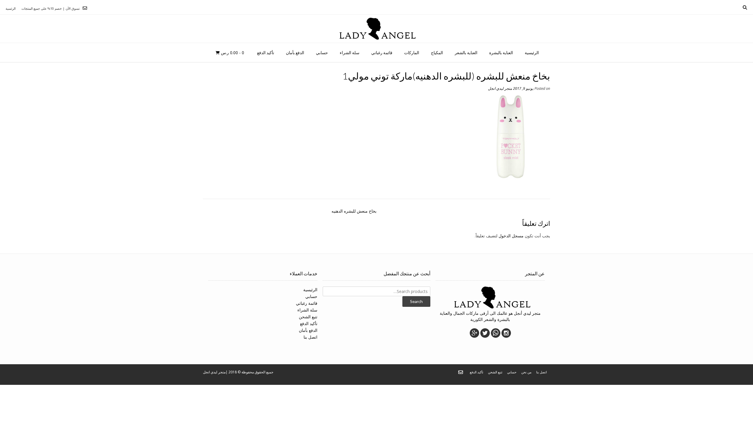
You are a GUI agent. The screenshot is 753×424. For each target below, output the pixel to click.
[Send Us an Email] (85, 8)
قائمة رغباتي (381, 52)
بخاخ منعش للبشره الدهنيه (353, 211)
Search (416, 301)
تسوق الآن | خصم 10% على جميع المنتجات (50, 8)
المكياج (437, 52)
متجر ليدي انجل (500, 88)
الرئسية (11, 8)
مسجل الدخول (511, 235)
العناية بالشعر (466, 52)
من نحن (526, 372)
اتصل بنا (310, 337)
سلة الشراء (349, 52)
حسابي (322, 52)
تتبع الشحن (308, 316)
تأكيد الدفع (265, 52)
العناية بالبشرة (501, 52)
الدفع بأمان (295, 52)
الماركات (411, 52)
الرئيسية (532, 52)
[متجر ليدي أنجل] (377, 29)
